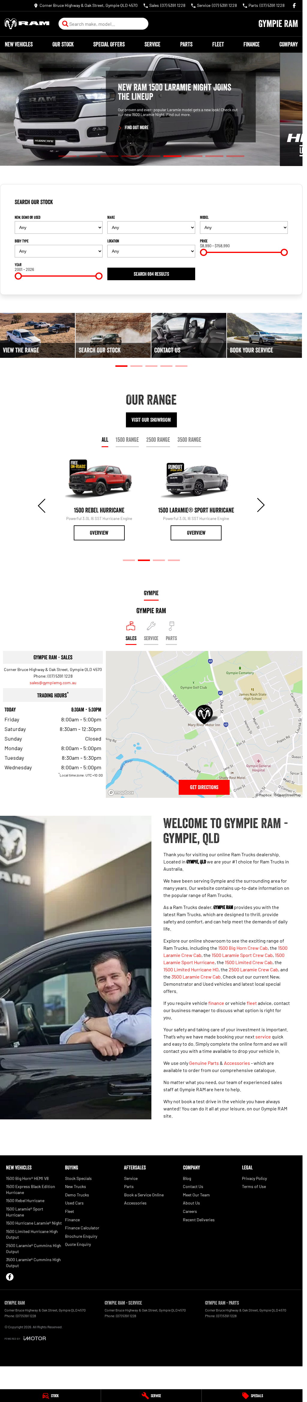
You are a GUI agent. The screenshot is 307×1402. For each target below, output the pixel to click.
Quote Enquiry (78, 1244)
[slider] (203, 252)
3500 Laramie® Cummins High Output (33, 1262)
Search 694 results (151, 274)
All (105, 439)
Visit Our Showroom (151, 420)
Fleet (218, 44)
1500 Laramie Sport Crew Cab (242, 955)
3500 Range (189, 439)
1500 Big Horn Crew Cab (243, 948)
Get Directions (204, 787)
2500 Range (158, 439)
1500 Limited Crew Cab (249, 962)
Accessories (237, 1063)
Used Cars (74, 1202)
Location (113, 241)
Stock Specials (78, 1178)
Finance (251, 44)
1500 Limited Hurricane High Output (32, 1234)
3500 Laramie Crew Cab (196, 976)
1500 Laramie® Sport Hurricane (24, 1211)
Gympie (151, 593)
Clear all (278, 204)
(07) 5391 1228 (60, 676)
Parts (186, 44)
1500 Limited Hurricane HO (191, 969)
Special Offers (109, 44)
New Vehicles (19, 44)
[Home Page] (26, 24)
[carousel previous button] (42, 505)
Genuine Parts (204, 1063)
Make (111, 217)
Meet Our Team (196, 1194)
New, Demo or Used (27, 217)
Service (152, 44)
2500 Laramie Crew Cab (253, 969)
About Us (191, 1202)
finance (216, 1003)
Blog (187, 1178)
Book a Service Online (144, 1194)
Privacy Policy (254, 1178)
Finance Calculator (82, 1227)
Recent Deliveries (199, 1219)
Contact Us (193, 1186)
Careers (190, 1211)
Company (288, 44)
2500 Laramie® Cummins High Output (33, 1248)
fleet (252, 1003)
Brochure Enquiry (81, 1236)
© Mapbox (263, 795)
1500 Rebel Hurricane (25, 1200)
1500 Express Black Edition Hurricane (30, 1189)
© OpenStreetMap (287, 795)
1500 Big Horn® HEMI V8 (27, 1178)
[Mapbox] (122, 792)
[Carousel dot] (67, 156)
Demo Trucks (77, 1194)
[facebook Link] (294, 5)
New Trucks (75, 1186)
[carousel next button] (260, 505)
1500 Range (127, 439)
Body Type (21, 241)
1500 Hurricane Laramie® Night (34, 1222)
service (263, 1036)
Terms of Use (254, 1186)
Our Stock (63, 44)
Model (204, 217)
